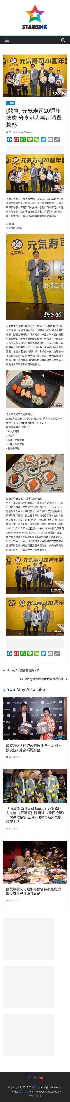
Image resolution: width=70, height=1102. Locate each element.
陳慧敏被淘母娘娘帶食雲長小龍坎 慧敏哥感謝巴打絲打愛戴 (33, 891)
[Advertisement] (38, 150)
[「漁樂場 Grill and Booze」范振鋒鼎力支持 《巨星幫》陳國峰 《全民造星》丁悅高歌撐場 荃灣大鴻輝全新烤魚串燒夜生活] (35, 772)
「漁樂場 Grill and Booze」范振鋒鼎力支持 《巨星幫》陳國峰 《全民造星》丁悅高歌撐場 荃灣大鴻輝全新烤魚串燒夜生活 (35, 815)
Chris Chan (29, 132)
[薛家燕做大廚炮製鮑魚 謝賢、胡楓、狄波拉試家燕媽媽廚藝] (35, 700)
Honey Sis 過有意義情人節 (23, 670)
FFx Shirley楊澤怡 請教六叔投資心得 (41, 679)
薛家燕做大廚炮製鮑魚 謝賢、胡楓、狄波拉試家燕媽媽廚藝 (33, 747)
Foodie (10, 103)
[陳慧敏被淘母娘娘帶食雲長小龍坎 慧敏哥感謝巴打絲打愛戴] (35, 843)
